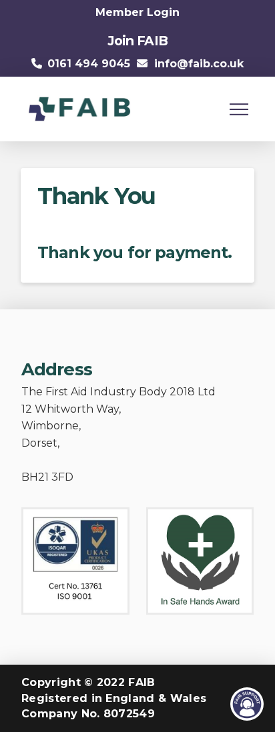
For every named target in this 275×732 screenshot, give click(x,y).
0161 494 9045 (88, 63)
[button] (239, 109)
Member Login (137, 12)
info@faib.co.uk (199, 63)
